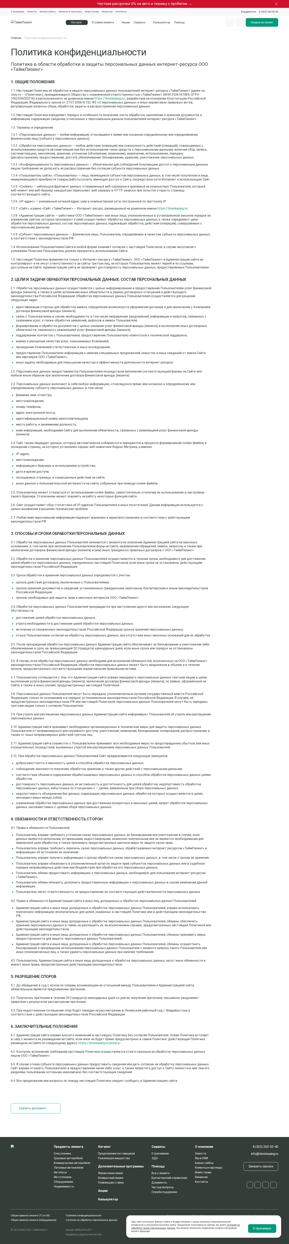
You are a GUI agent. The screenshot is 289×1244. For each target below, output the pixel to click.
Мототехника (62, 1177)
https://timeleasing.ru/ (109, 98)
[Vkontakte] (258, 1185)
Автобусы (60, 1172)
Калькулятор (161, 22)
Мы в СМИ (201, 1158)
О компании (17, 11)
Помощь (179, 22)
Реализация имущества (114, 1158)
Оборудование (63, 1181)
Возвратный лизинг (111, 1177)
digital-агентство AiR (90, 1234)
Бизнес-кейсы (48, 11)
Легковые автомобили (68, 1167)
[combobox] (248, 11)
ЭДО (155, 1158)
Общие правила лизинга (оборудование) (33, 1220)
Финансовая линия (110, 1173)
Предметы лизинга (68, 1147)
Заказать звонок (261, 1166)
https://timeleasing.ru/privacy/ (99, 1043)
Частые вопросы (163, 1187)
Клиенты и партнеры (70, 11)
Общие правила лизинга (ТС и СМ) (30, 1215)
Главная (16, 37)
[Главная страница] (31, 22)
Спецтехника (62, 1153)
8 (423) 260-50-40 (265, 1147)
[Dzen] (273, 1185)
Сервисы (139, 22)
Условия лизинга (103, 22)
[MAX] (265, 1185)
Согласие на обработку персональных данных (91, 1220)
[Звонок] (240, 22)
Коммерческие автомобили (72, 1162)
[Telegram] (250, 1185)
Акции (126, 22)
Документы (159, 1182)
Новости (32, 11)
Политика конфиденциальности (83, 1215)
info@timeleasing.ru (264, 1154)
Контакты (121, 11)
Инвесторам (92, 11)
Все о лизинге (161, 1173)
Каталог (104, 1147)
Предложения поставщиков (116, 1153)
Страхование (160, 1153)
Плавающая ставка (111, 1182)
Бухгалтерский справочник (169, 1177)
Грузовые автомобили (68, 1158)
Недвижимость (64, 1186)
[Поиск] (229, 22)
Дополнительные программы (121, 1166)
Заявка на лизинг (262, 22)
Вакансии (107, 11)
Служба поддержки (164, 1192)
